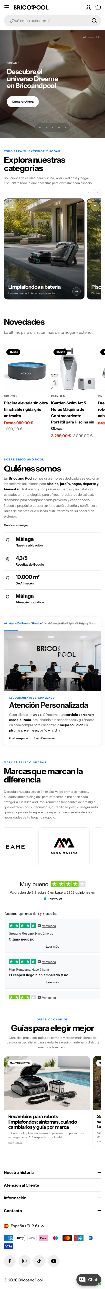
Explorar (18, 105)
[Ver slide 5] (65, 127)
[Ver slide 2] (46, 127)
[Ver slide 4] (59, 127)
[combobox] (52, 20)
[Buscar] (94, 21)
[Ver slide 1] (40, 127)
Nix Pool (11, 396)
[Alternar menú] (7, 7)
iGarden (58, 396)
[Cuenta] (88, 7)
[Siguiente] (97, 192)
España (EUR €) (25, 1225)
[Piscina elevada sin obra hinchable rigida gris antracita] (26, 369)
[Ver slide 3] (52, 127)
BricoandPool (30, 1279)
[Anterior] (88, 192)
